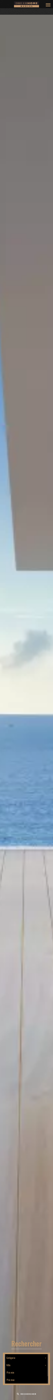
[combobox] (26, 1357)
